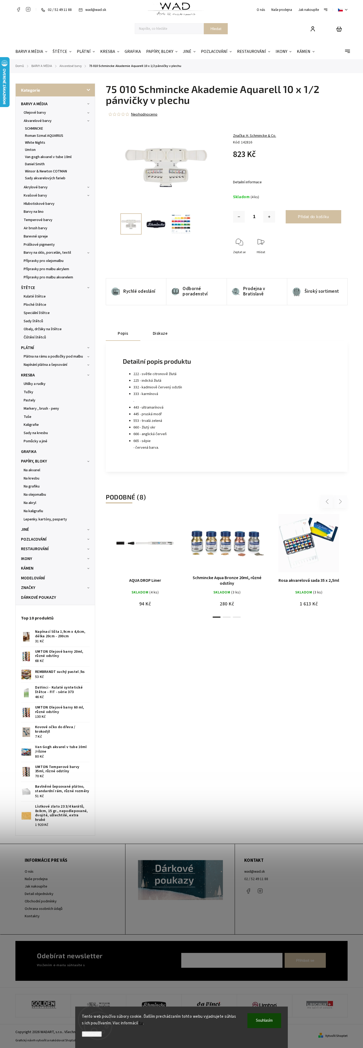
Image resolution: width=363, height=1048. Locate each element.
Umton (30, 149)
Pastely (29, 400)
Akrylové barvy (36, 187)
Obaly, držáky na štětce (43, 329)
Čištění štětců (35, 337)
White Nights (35, 142)
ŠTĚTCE (28, 288)
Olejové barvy (35, 112)
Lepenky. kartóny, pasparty (45, 519)
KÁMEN (27, 568)
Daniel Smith (35, 164)
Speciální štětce (37, 313)
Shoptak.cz (72, 1040)
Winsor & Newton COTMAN (46, 171)
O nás (261, 9)
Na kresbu (31, 478)
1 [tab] (217, 617)
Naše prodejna (281, 9)
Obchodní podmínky (41, 901)
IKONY (26, 559)
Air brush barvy (35, 228)
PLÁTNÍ (27, 348)
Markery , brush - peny (41, 408)
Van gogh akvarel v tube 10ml (48, 157)
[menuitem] (32, 51)
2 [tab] (227, 617)
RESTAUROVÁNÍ (35, 549)
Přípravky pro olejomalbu (44, 261)
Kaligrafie (31, 424)
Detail (158, 546)
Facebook (18, 9)
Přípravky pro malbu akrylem (46, 269)
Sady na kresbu (36, 433)
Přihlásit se (305, 960)
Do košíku (132, 546)
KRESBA (28, 375)
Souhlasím (264, 1020)
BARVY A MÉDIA (34, 104)
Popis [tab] (123, 333)
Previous (328, 502)
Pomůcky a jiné (35, 441)
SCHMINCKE (34, 128)
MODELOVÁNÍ (33, 578)
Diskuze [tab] (160, 333)
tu (141, 1023)
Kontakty (32, 916)
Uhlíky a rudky (34, 384)
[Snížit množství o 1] (239, 217)
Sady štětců (33, 321)
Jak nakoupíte (308, 9)
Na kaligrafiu (33, 511)
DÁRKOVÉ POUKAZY (38, 597)
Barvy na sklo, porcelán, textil (47, 252)
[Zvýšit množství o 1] (269, 217)
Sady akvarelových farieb (45, 178)
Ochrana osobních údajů (43, 908)
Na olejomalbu (35, 494)
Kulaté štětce (35, 296)
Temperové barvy (38, 220)
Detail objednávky (39, 894)
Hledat (215, 29)
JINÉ (25, 529)
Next (340, 502)
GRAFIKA (28, 452)
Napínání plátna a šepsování (45, 364)
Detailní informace (247, 182)
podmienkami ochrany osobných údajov (115, 965)
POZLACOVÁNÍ (34, 539)
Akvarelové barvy (38, 121)
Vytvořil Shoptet (336, 1036)
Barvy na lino (34, 211)
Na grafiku (32, 486)
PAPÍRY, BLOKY (34, 461)
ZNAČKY (28, 588)
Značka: (254, 135)
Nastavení (92, 1034)
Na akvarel (32, 470)
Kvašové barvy (35, 195)
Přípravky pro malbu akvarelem (48, 277)
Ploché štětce (35, 304)
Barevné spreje (36, 236)
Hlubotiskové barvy (39, 203)
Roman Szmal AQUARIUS (44, 135)
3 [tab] (237, 617)
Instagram (28, 9)
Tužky (28, 392)
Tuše (27, 416)
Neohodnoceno (144, 114)
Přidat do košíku (313, 216)
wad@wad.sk (254, 871)
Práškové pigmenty (39, 244)
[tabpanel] (145, 563)
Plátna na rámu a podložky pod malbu (53, 356)
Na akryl (30, 503)
